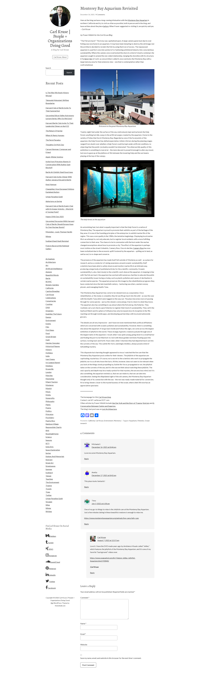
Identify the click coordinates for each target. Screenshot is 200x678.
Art (47, 265)
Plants (48, 404)
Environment (108, 421)
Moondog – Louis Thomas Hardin (59, 232)
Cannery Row (138, 248)
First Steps (50, 330)
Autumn (49, 272)
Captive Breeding (52, 291)
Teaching (49, 479)
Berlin (48, 278)
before (106, 26)
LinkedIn (52, 575)
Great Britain (51, 336)
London (49, 372)
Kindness (49, 366)
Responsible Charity (54, 427)
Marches (49, 375)
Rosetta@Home (52, 434)
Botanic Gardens (52, 285)
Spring (48, 453)
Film (47, 327)
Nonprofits (50, 398)
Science (49, 437)
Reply (86, 459)
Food (48, 333)
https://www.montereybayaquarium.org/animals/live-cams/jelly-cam (111, 518)
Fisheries (141, 421)
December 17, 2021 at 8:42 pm (104, 475)
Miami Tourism (52, 382)
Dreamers (49, 311)
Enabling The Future (54, 314)
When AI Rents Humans (55, 135)
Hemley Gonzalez (53, 343)
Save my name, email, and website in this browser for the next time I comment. (110, 658)
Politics (49, 411)
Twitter (49, 495)
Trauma (49, 485)
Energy (48, 317)
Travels (49, 489)
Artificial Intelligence (54, 268)
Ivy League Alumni (53, 362)
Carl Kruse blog (104, 397)
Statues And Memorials (55, 456)
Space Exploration (53, 450)
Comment (84, 597)
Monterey (117, 421)
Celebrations (51, 298)
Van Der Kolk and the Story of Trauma (127, 403)
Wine (48, 505)
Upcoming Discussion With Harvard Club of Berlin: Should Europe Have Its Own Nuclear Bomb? (60, 224)
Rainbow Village (52, 424)
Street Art (49, 463)
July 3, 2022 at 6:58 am (101, 503)
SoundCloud (55, 562)
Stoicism (146, 403)
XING (50, 549)
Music (48, 392)
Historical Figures (53, 346)
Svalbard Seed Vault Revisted (57, 241)
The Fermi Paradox (53, 140)
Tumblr (51, 543)
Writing (49, 511)
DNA (48, 307)
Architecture (51, 262)
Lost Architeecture (109, 409)
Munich (49, 388)
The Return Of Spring (54, 131)
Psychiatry (50, 417)
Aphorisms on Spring (54, 201)
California (91, 421)
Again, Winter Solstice (54, 157)
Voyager (49, 502)
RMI (47, 430)
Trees (48, 492)
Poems (48, 408)
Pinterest (52, 568)
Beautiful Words (52, 275)
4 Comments (100, 14)
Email (83, 634)
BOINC (49, 281)
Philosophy (50, 401)
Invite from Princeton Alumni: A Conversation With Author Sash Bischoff (58, 164)
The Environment (52, 482)
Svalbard (49, 472)
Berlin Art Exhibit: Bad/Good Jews (59, 172)
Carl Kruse (99, 421)
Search (48, 68)
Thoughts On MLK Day (55, 145)
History (49, 349)
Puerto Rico (50, 421)
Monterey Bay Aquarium (137, 20)
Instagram (53, 555)
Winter (48, 236)
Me (52, 603)
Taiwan (48, 476)
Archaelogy (50, 259)
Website (83, 644)
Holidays (49, 353)
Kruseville (49, 369)
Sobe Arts (49, 447)
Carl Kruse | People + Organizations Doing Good (60, 38)
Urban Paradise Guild (54, 197)
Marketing (50, 379)
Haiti (48, 340)
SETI (47, 443)
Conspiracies (51, 301)
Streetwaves (50, 466)
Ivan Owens (50, 359)
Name (83, 623)
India (48, 356)
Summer (49, 469)
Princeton (49, 414)
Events (48, 324)
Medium (52, 536)
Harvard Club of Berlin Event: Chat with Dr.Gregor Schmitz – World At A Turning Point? (59, 209)
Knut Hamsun (51, 184)
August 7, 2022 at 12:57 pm (108, 540)
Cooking (49, 304)
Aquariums (133, 421)
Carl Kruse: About (60, 57)
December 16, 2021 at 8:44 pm (104, 447)
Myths (48, 395)
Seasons (49, 440)
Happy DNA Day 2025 (55, 216)
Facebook (52, 588)
